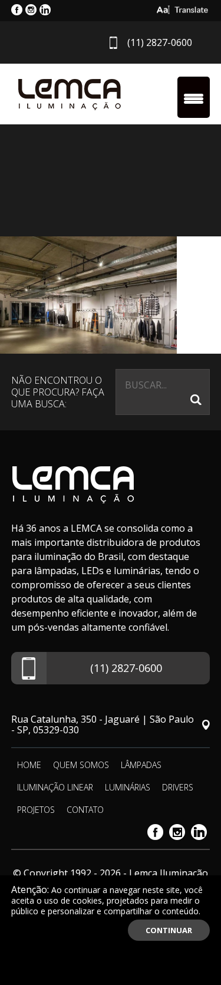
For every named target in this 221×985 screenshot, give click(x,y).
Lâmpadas (141, 764)
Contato (85, 809)
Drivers (177, 787)
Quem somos (81, 764)
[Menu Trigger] (193, 97)
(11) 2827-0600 (159, 42)
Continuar (169, 930)
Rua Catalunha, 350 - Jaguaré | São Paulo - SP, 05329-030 (102, 724)
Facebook (155, 832)
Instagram (177, 832)
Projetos (36, 809)
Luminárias (127, 787)
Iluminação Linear (55, 787)
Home (29, 764)
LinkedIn (199, 832)
